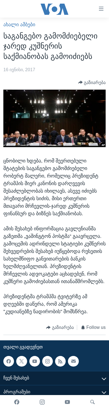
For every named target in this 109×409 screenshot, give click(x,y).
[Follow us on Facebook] (8, 361)
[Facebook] (16, 402)
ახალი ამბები (19, 24)
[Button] (92, 82)
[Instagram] (42, 402)
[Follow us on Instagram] (47, 361)
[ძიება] (92, 402)
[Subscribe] (73, 361)
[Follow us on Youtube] (34, 361)
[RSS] (60, 361)
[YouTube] (67, 402)
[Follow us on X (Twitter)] (21, 361)
